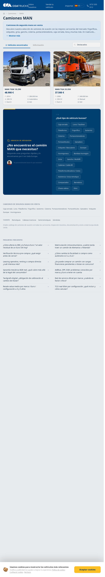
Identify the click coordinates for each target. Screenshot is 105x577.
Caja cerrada (62, 124)
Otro (75, 188)
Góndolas (56, 220)
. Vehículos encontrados (17, 45)
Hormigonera (63, 153)
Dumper (83, 147)
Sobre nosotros (32, 6)
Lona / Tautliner (79, 124)
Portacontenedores (77, 136)
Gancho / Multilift (73, 159)
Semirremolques (44, 220)
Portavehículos (64, 142)
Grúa (60, 159)
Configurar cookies (16, 572)
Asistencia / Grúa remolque (68, 177)
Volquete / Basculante (66, 147)
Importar (69, 5)
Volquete (92, 209)
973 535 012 (93, 6)
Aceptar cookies (87, 569)
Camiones (12, 13)
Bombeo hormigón (81, 153)
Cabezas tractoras (29, 220)
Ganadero (78, 142)
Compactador (63, 182)
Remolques (16, 220)
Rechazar (27, 572)
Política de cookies (58, 570)
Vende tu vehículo (50, 6)
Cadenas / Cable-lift (65, 165)
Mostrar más (14, 36)
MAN (21, 13)
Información (38, 45)
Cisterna (61, 136)
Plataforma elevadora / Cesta (69, 171)
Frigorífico (76, 130)
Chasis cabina (63, 188)
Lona (15, 209)
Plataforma (62, 130)
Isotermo (88, 130)
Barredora (78, 182)
